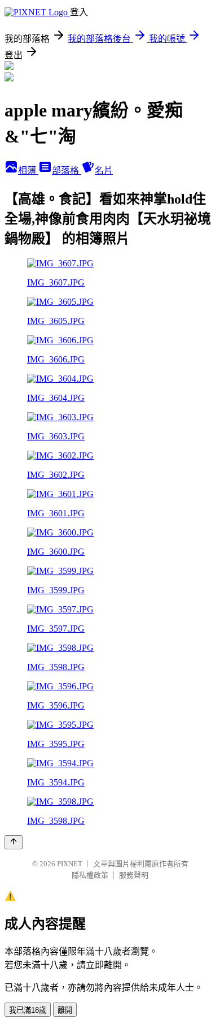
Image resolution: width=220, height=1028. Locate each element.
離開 (65, 1010)
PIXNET (69, 863)
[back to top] (14, 842)
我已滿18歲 (27, 1010)
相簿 (28, 170)
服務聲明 (133, 875)
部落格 (66, 170)
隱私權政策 (90, 875)
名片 (104, 170)
